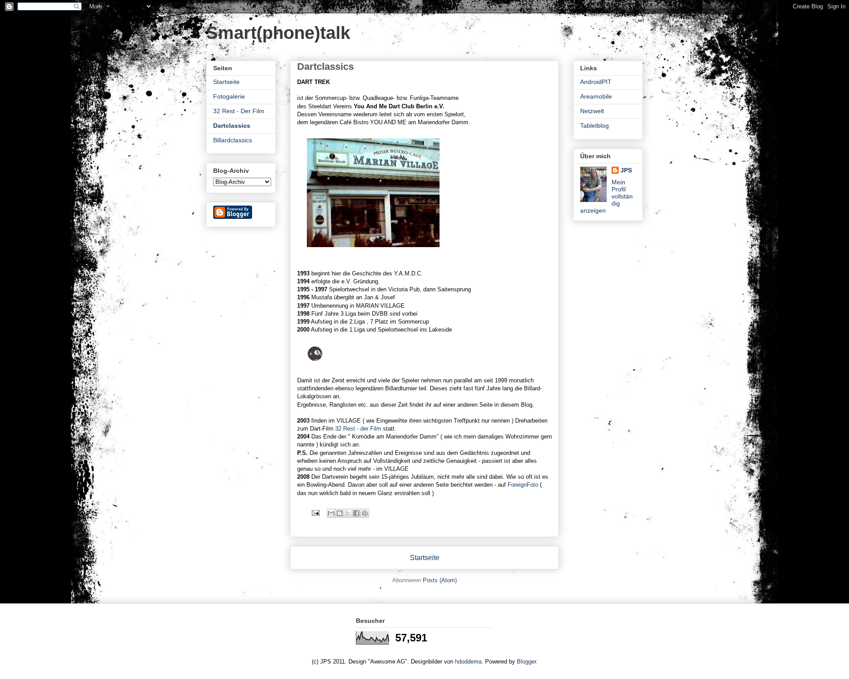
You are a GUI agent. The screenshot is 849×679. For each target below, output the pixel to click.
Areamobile (596, 96)
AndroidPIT (596, 81)
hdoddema (468, 661)
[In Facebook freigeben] (356, 513)
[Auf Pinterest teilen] (364, 513)
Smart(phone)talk (278, 32)
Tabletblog (594, 125)
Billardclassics (232, 140)
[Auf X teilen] (348, 513)
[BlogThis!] (339, 513)
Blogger (526, 661)
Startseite (425, 557)
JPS (626, 170)
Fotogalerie (229, 96)
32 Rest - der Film (359, 428)
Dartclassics (231, 125)
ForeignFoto (522, 484)
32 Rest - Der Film (238, 110)
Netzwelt (592, 110)
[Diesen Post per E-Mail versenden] (331, 513)
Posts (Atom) (440, 580)
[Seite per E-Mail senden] (315, 512)
